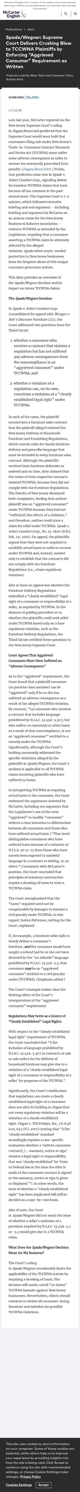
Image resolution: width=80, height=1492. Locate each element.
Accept (43, 1485)
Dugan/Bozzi (33, 169)
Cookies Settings (19, 1485)
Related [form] (32, 97)
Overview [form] (16, 97)
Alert (47, 169)
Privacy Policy (30, 1476)
